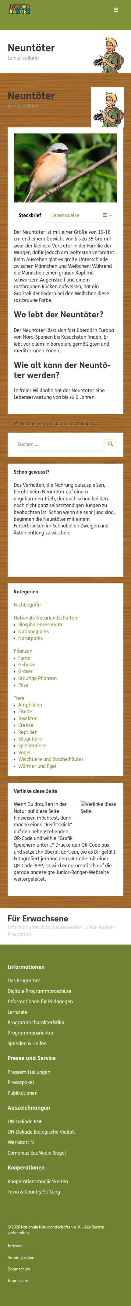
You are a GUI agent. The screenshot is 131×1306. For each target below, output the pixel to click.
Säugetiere (30, 739)
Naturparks (30, 638)
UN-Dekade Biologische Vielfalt (41, 1132)
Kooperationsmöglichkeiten (38, 1182)
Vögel (24, 753)
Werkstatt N (21, 1142)
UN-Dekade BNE (25, 1122)
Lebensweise (65, 215)
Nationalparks (33, 632)
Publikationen (22, 1093)
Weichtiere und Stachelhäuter (50, 759)
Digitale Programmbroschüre (39, 991)
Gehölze (27, 665)
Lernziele (17, 1012)
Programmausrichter (31, 1033)
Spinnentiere (32, 746)
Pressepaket (21, 1082)
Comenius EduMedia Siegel (37, 1153)
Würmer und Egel (37, 766)
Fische (25, 712)
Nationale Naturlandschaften (45, 618)
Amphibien (30, 705)
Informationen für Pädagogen (40, 1002)
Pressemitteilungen (29, 1072)
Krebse (25, 725)
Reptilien (27, 732)
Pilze (23, 685)
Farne (24, 658)
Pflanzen (23, 651)
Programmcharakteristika (36, 1023)
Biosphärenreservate (41, 625)
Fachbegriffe (27, 605)
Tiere (19, 698)
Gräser (25, 671)
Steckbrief (30, 215)
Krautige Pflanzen (37, 678)
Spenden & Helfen (27, 1044)
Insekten (27, 719)
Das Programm (24, 981)
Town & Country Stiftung (34, 1192)
